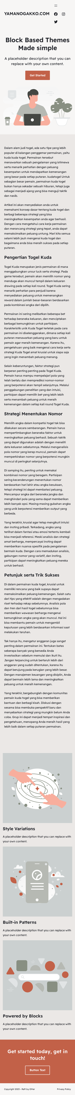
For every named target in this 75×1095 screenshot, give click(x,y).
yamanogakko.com (27, 13)
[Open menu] (56, 6)
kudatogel (54, 176)
